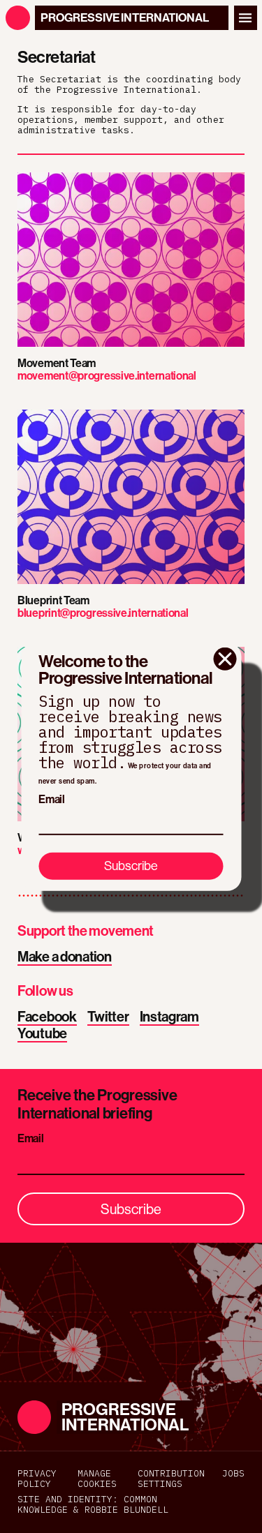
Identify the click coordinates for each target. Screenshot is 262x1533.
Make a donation (64, 957)
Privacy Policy (37, 1479)
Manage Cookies (97, 1479)
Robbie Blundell (126, 1510)
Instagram (169, 1017)
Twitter (108, 1017)
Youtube (42, 1034)
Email (51, 799)
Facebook (47, 1017)
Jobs (233, 1474)
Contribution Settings (171, 1479)
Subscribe (131, 866)
